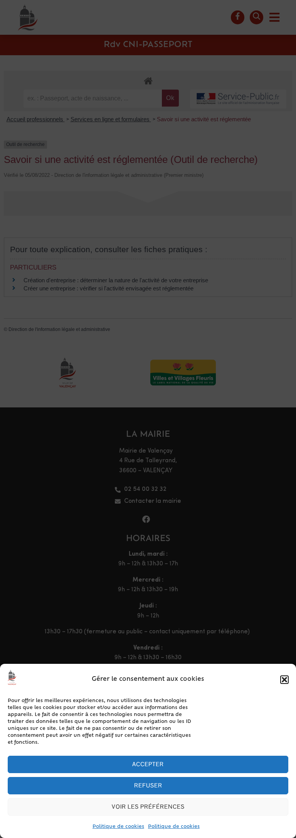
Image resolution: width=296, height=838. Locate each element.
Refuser (148, 785)
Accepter (148, 764)
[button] (284, 680)
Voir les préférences (148, 806)
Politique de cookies (118, 826)
